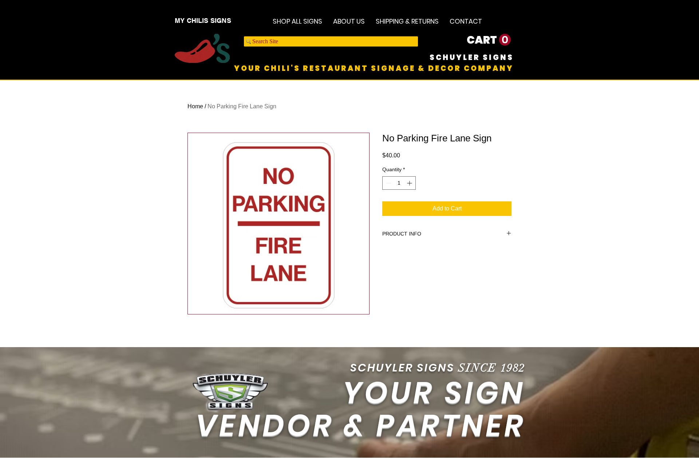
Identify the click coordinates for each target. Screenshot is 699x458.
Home (195, 106)
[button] (489, 40)
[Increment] (410, 183)
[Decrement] (387, 183)
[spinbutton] (399, 183)
